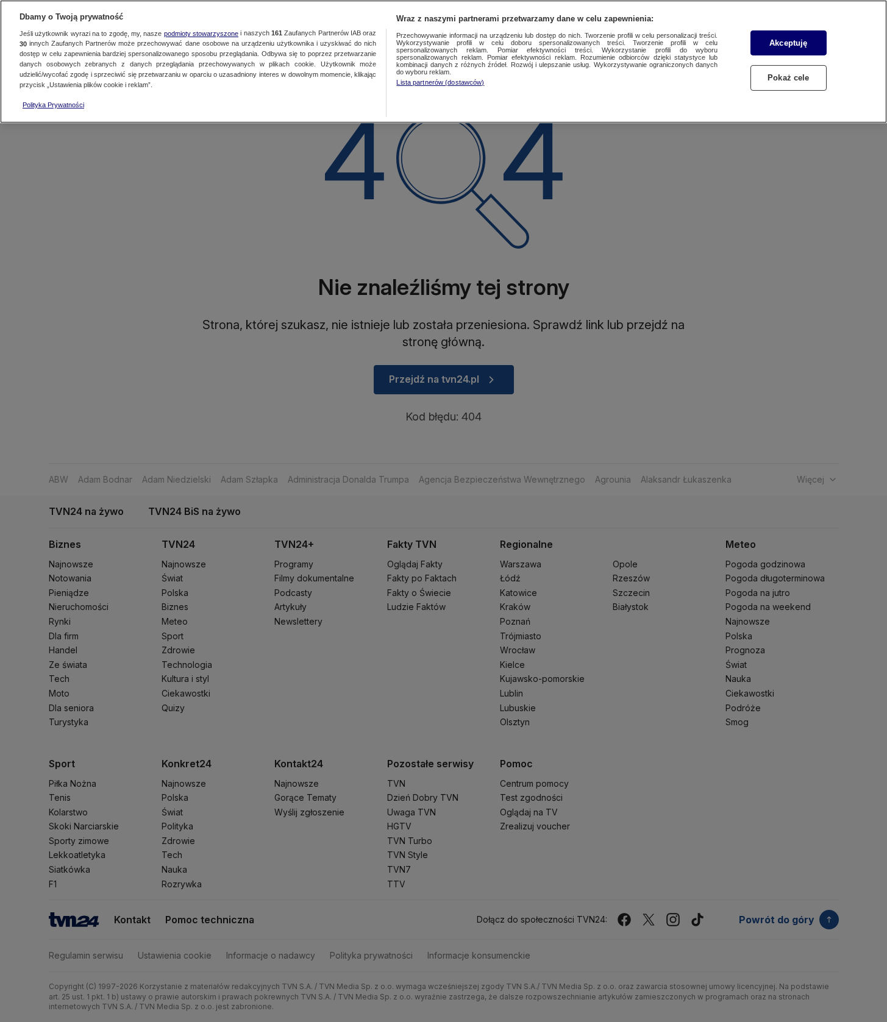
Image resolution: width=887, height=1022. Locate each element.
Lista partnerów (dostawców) (440, 82)
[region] (443, 61)
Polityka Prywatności (53, 104)
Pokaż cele (788, 78)
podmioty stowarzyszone (201, 33)
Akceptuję (788, 43)
